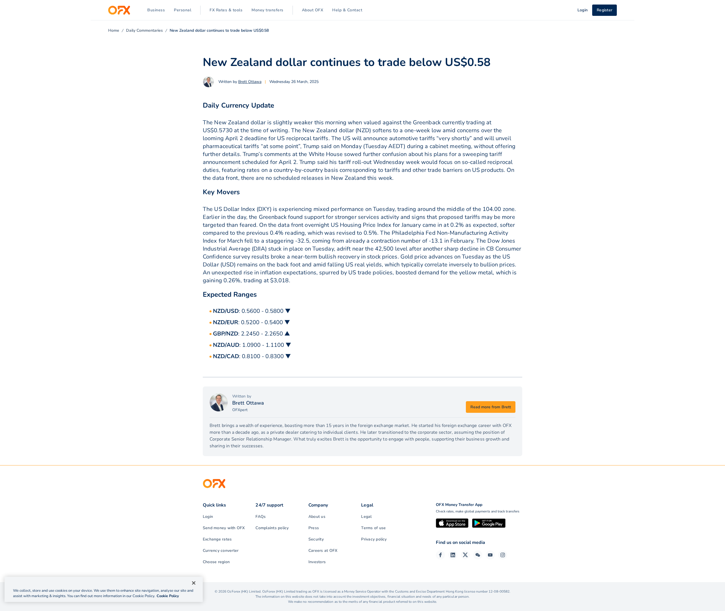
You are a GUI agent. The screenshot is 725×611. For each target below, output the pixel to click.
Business (156, 10)
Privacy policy (374, 539)
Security (316, 539)
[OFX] (119, 10)
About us (316, 516)
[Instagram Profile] (502, 554)
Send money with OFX (224, 528)
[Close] (193, 583)
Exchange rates (217, 539)
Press (313, 528)
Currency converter (220, 550)
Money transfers (267, 10)
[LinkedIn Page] (452, 554)
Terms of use (373, 528)
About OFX (312, 10)
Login (208, 516)
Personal (182, 10)
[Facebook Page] (440, 554)
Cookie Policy (168, 596)
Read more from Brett (490, 407)
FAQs (260, 516)
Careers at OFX (322, 550)
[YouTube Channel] (490, 554)
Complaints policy (272, 528)
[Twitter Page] (465, 554)
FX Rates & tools (226, 10)
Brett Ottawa (249, 81)
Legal (366, 516)
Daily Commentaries (144, 30)
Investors (317, 562)
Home (113, 30)
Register (604, 10)
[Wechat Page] (477, 554)
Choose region (216, 562)
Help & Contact (347, 10)
